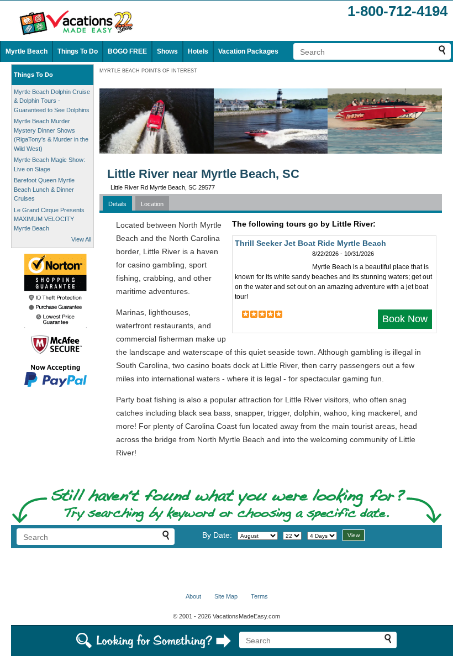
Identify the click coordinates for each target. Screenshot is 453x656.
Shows (167, 51)
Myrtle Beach (27, 51)
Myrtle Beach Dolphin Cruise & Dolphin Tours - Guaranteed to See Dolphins (52, 100)
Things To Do (77, 51)
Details (117, 204)
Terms (259, 596)
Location (152, 204)
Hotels (198, 51)
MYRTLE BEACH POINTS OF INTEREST (148, 71)
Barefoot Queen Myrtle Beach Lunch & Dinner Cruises (44, 189)
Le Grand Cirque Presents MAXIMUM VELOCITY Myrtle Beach (49, 219)
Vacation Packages (248, 51)
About (193, 596)
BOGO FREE (127, 51)
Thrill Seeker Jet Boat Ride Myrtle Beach (310, 243)
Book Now (405, 318)
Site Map (226, 596)
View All (81, 239)
